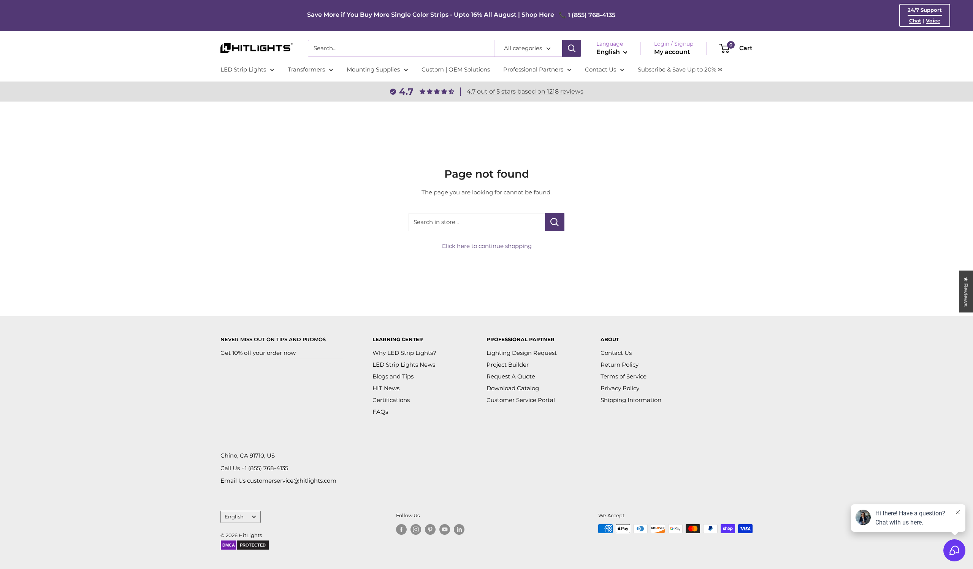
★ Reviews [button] (966, 292)
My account (672, 52)
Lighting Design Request (521, 352)
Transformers (306, 69)
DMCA (228, 545)
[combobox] (401, 48)
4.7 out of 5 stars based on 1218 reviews (525, 91)
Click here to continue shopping (487, 246)
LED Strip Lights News (403, 364)
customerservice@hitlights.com (291, 480)
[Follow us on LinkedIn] (459, 529)
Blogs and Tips (393, 376)
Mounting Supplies (373, 69)
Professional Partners (533, 69)
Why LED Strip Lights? (404, 352)
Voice (933, 20)
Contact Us (600, 69)
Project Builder (507, 364)
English (234, 517)
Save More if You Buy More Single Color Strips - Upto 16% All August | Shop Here (430, 14)
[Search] (571, 48)
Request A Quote (510, 376)
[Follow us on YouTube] (444, 529)
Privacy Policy (620, 388)
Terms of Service (624, 376)
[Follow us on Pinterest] (430, 529)
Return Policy (620, 364)
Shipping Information (631, 400)
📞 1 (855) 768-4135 (587, 15)
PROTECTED (253, 545)
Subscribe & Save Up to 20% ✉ (680, 69)
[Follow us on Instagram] (415, 529)
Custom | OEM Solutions (456, 69)
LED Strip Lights (243, 69)
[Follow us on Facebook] (401, 529)
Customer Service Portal (520, 400)
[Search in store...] (554, 222)
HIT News (385, 388)
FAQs (380, 411)
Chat (915, 20)
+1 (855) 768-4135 (264, 468)
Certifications (391, 400)
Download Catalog (512, 388)
